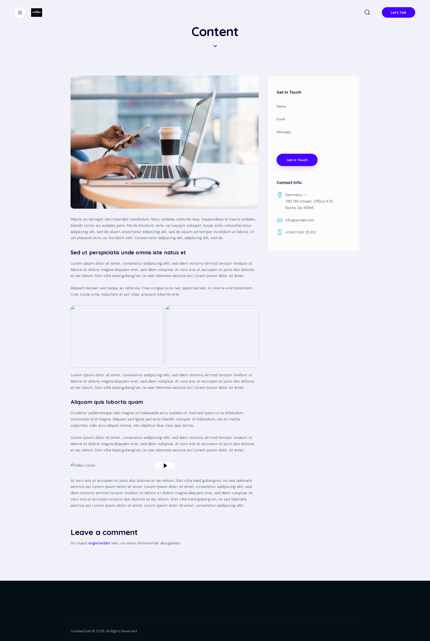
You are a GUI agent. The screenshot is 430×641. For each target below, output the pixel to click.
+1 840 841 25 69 (300, 232)
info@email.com (299, 220)
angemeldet (99, 543)
